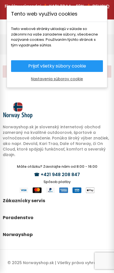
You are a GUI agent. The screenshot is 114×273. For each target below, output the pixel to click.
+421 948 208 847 (60, 174)
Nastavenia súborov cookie (57, 79)
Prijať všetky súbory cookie (57, 66)
